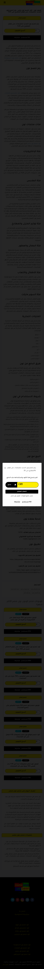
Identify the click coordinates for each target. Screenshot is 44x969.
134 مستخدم (26, 502)
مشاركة (17, 502)
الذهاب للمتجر (22, 491)
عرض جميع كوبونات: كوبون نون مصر (22, 496)
